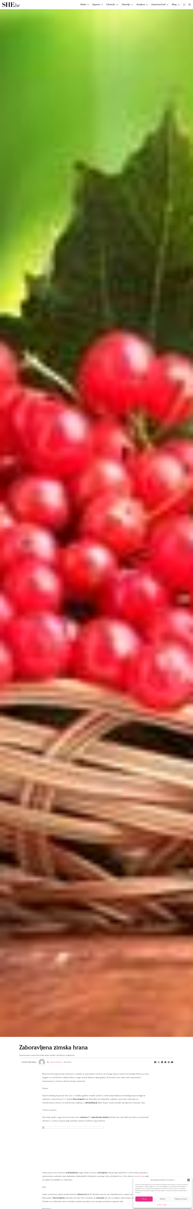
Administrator (56, 1062)
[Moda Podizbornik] (88, 5)
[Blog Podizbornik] (179, 5)
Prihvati (144, 1199)
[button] (188, 1180)
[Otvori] (190, 5)
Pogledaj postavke (181, 1199)
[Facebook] (155, 1062)
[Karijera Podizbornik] (147, 5)
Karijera (140, 4)
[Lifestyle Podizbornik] (117, 5)
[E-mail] (172, 1062)
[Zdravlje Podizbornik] (132, 5)
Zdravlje (126, 4)
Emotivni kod (158, 4)
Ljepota (96, 4)
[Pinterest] (168, 1062)
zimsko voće (139, 1176)
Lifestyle (110, 4)
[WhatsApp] (165, 1062)
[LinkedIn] (162, 1062)
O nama (159, 1204)
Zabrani (162, 1199)
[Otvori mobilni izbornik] (184, 5)
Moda (83, 4)
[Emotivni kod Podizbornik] (168, 5)
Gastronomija (28, 1062)
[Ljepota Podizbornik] (102, 5)
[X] (158, 1062)
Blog (174, 4)
